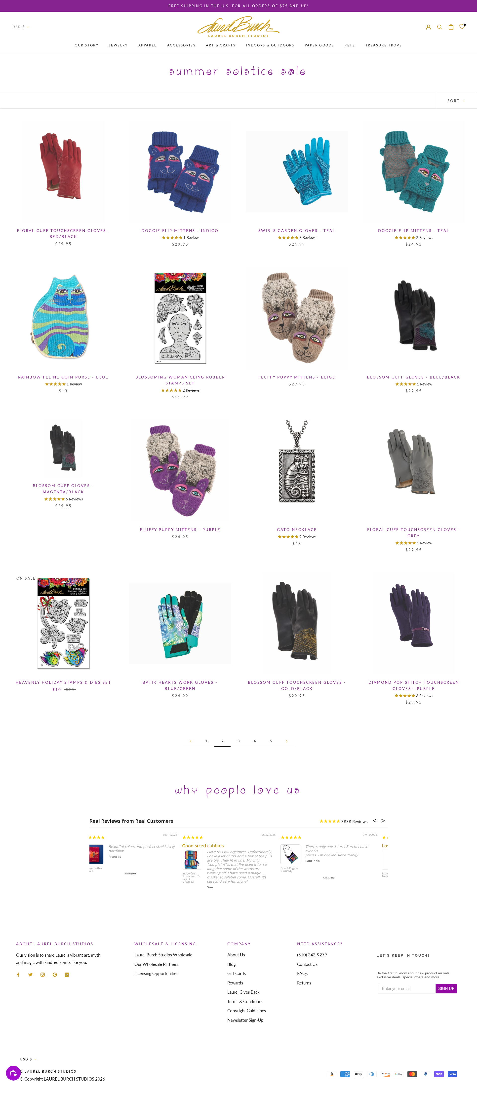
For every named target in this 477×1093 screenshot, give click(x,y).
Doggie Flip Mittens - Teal (413, 230)
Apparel (147, 45)
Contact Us (307, 964)
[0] (462, 26)
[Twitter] (30, 974)
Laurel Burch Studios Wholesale (163, 954)
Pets (350, 45)
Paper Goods (319, 45)
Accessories (181, 45)
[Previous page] (190, 741)
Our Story (86, 45)
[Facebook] (18, 974)
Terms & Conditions (245, 1001)
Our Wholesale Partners (156, 964)
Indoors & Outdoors (270, 45)
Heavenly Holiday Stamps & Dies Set (63, 682)
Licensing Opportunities (156, 973)
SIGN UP (446, 988)
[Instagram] (42, 974)
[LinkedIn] (67, 974)
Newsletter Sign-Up (245, 1020)
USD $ (18, 27)
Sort (454, 100)
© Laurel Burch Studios (48, 1071)
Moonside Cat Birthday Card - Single (98, 871)
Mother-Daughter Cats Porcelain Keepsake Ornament (196, 874)
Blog (231, 964)
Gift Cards (236, 973)
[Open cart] (451, 27)
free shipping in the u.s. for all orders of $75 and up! (238, 6)
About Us (236, 954)
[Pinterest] (55, 974)
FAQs (302, 973)
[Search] (439, 26)
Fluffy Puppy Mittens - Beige (296, 377)
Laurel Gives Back (243, 992)
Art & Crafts (221, 45)
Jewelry (118, 45)
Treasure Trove (383, 45)
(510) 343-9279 (312, 954)
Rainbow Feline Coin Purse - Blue (63, 377)
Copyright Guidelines (246, 1010)
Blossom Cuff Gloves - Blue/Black (413, 377)
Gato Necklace (297, 529)
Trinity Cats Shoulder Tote (294, 870)
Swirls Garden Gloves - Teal (296, 230)
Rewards (235, 982)
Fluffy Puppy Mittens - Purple (180, 529)
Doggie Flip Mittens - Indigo (180, 230)
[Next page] (286, 741)
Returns (304, 982)
